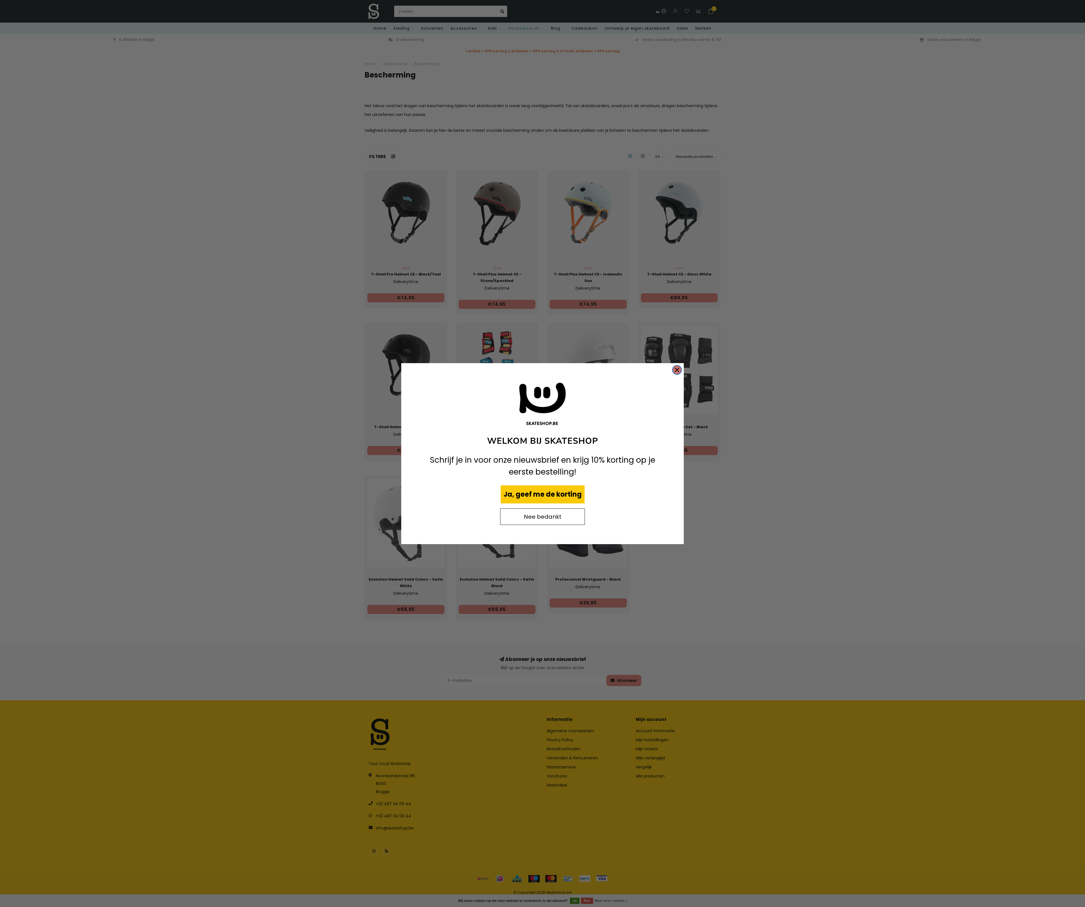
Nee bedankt (542, 517)
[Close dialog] (677, 369)
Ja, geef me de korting (543, 494)
